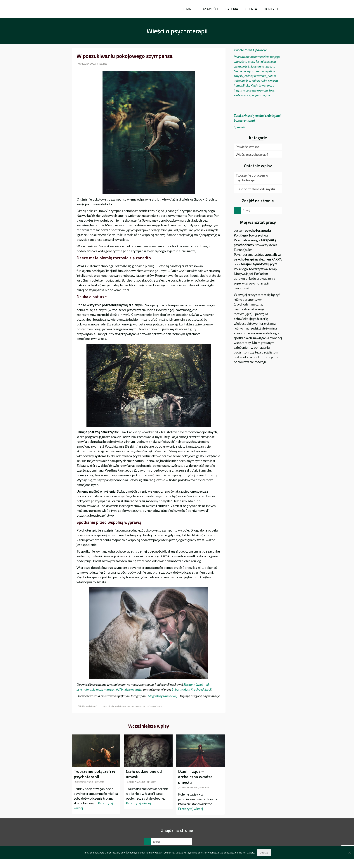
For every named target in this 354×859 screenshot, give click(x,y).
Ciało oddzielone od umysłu (255, 189)
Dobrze (264, 852)
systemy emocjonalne (136, 706)
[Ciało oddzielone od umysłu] (148, 750)
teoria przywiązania (154, 706)
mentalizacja (108, 706)
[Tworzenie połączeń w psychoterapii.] (96, 750)
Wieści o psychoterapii (87, 706)
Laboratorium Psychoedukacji (191, 689)
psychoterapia (120, 706)
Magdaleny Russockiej (162, 696)
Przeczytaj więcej (138, 803)
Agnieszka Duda (87, 64)
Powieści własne (248, 147)
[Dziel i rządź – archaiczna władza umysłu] (200, 750)
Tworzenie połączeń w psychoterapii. (252, 177)
